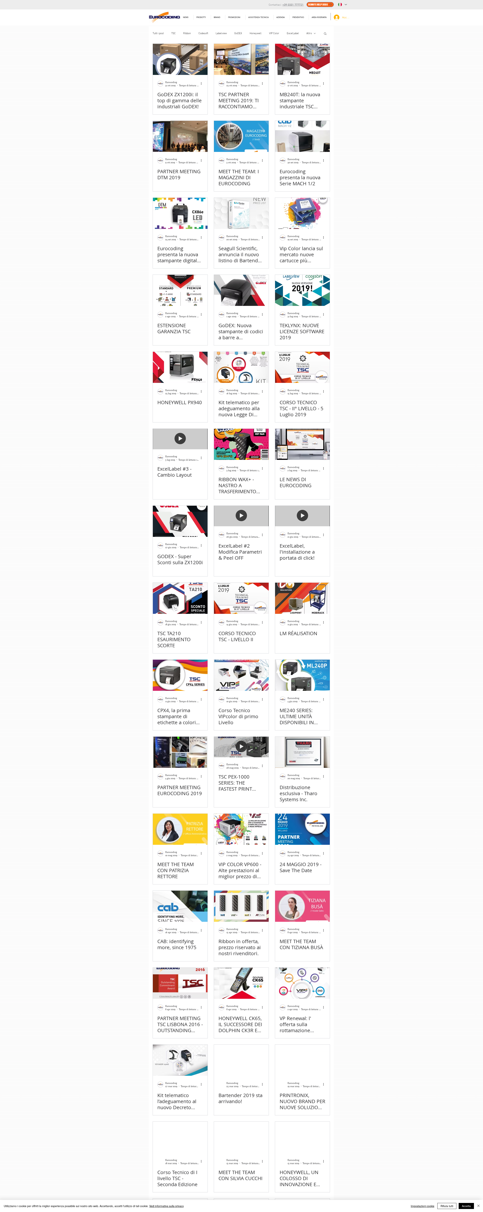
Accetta (466, 1206)
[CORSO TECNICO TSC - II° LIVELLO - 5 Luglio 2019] (302, 367)
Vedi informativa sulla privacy (166, 1206)
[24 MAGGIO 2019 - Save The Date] (302, 829)
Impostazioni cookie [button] (422, 1206)
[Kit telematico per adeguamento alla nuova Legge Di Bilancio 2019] (241, 367)
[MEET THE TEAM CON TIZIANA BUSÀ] (302, 906)
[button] (259, 17)
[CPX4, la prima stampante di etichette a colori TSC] (180, 675)
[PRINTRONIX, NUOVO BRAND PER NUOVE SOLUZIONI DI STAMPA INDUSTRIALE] (302, 1060)
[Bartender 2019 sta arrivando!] (241, 1060)
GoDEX (238, 33)
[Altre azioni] (202, 83)
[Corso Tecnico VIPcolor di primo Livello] (241, 675)
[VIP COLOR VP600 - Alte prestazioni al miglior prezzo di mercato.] (241, 829)
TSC (173, 33)
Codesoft (203, 33)
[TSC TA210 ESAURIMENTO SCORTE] (180, 598)
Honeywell (255, 33)
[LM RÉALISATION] (302, 598)
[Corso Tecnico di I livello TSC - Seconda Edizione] (180, 1137)
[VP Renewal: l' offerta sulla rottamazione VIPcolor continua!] (302, 983)
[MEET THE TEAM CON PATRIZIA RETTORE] (180, 829)
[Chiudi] (478, 1206)
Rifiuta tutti (447, 1206)
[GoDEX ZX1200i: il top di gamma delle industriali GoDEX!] (180, 59)
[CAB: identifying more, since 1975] (180, 906)
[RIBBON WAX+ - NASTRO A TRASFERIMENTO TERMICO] (241, 444)
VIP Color (274, 33)
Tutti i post (158, 33)
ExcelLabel (293, 33)
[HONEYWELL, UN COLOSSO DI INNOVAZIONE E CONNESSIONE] (302, 1137)
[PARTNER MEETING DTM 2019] (180, 136)
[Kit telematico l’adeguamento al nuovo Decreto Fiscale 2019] (180, 1060)
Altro (309, 33)
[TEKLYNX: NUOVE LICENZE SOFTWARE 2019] (302, 290)
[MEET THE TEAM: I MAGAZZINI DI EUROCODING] (241, 136)
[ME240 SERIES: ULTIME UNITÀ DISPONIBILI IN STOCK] (302, 675)
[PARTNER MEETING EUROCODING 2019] (180, 752)
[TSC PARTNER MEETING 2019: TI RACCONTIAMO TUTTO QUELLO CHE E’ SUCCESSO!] (241, 59)
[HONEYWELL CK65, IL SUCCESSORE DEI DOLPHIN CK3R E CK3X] (241, 983)
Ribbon (187, 33)
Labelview (221, 33)
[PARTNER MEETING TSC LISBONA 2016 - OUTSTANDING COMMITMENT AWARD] (180, 983)
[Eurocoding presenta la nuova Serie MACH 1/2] (302, 136)
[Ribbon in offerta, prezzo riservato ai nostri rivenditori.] (241, 906)
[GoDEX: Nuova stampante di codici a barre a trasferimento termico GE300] (241, 290)
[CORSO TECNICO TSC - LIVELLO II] (241, 598)
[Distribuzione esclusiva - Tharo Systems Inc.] (302, 752)
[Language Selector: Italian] (342, 4)
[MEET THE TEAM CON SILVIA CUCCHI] (241, 1137)
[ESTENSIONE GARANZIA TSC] (180, 290)
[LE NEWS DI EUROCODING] (302, 444)
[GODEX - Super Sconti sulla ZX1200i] (180, 521)
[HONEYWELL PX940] (180, 367)
